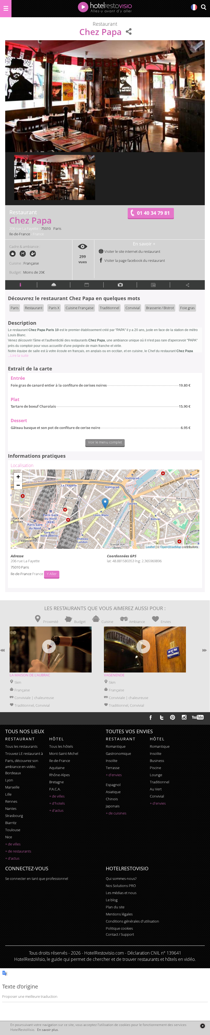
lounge (156, 774)
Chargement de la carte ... (104, 509)
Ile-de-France (19, 233)
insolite (111, 760)
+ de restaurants (18, 851)
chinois (112, 798)
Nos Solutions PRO (121, 885)
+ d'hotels (57, 803)
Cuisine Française (80, 307)
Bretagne (56, 781)
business (157, 760)
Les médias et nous (121, 892)
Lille (8, 794)
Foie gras (187, 307)
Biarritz (10, 822)
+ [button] (18, 476)
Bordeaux (13, 772)
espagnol (113, 784)
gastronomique (118, 753)
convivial (157, 796)
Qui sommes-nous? (121, 878)
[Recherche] (203, 7)
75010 (46, 228)
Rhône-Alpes (59, 774)
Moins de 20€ (34, 272)
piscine (155, 767)
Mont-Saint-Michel (63, 753)
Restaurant (33, 307)
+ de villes (13, 844)
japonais (112, 806)
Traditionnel (109, 307)
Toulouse (12, 829)
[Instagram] (184, 717)
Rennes (11, 801)
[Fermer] (202, 1025)
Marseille (12, 787)
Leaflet (150, 546)
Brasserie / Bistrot (160, 307)
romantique (116, 746)
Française (31, 263)
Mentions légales (119, 914)
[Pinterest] (173, 717)
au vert (156, 789)
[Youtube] (198, 717)
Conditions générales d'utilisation (132, 921)
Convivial (133, 307)
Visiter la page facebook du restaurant (134, 260)
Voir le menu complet (105, 442)
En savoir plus (47, 1029)
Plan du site (115, 906)
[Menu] (5, 8)
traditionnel (159, 781)
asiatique (113, 791)
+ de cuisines (116, 813)
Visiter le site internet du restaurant (132, 251)
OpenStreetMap (170, 546)
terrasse (112, 767)
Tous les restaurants (21, 746)
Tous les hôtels (61, 746)
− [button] (18, 485)
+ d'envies (114, 774)
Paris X (54, 307)
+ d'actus (12, 858)
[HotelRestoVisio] (105, 8)
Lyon (9, 780)
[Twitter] (162, 717)
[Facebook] (151, 717)
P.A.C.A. (55, 789)
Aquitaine (57, 767)
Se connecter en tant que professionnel (36, 878)
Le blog (112, 899)
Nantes (10, 808)
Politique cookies (119, 928)
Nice (8, 836)
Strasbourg (14, 815)
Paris (57, 228)
